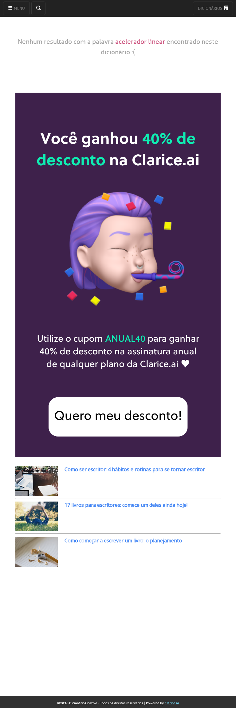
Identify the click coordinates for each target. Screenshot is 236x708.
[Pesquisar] (38, 8)
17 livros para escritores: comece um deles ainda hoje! (126, 505)
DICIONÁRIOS (210, 8)
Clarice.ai (172, 703)
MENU (19, 8)
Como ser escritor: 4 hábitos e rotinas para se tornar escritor (135, 469)
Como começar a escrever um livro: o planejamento (123, 540)
